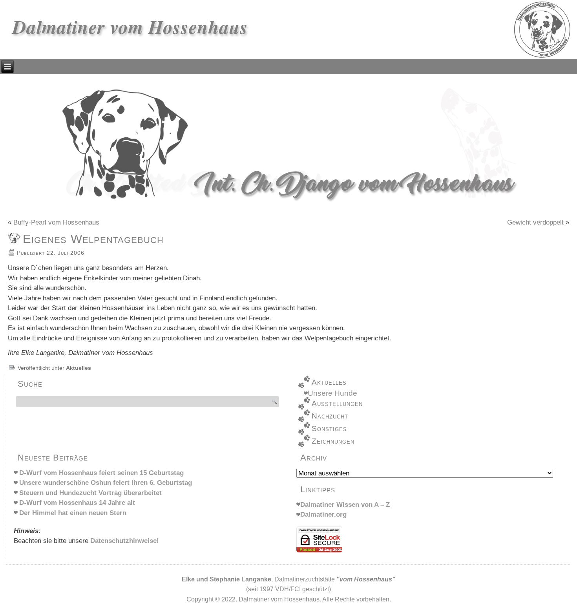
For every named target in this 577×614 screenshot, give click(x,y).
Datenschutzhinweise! (124, 541)
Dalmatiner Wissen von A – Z (345, 504)
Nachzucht (330, 416)
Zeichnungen (333, 441)
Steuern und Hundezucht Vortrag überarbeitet (90, 493)
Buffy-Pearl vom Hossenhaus (56, 222)
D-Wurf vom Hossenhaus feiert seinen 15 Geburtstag (101, 473)
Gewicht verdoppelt (535, 222)
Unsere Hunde (332, 393)
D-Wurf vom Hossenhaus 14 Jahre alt (77, 502)
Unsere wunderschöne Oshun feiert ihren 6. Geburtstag (105, 482)
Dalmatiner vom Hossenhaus (130, 26)
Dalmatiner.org (323, 514)
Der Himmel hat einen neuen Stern (72, 513)
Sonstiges (329, 428)
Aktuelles (78, 368)
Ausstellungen (337, 403)
